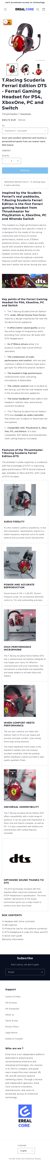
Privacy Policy (12, 1026)
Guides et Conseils (14, 1039)
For (3, 125)
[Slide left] (3, 70)
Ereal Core (20, 1159)
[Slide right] (47, 70)
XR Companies (12, 1009)
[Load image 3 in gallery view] (37, 69)
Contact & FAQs (12, 996)
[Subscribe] (42, 972)
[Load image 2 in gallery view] (25, 69)
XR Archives (11, 1003)
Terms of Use (11, 1020)
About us (9, 1014)
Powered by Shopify (33, 1159)
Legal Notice (11, 1032)
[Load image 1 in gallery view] (12, 69)
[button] (5, 9)
